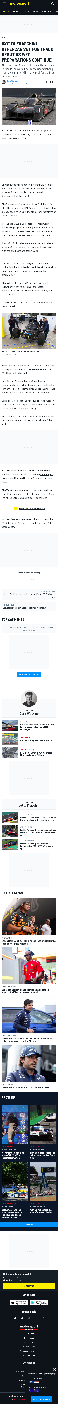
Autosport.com (29, 1346)
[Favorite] (45, 82)
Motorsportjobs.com (29, 1342)
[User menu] (52, 4)
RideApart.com (29, 1355)
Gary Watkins (12, 81)
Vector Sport (46, 474)
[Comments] (52, 82)
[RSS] (43, 1318)
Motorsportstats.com (29, 1351)
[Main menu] (5, 4)
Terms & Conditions (15, 1396)
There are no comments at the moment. (29, 628)
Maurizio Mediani (44, 184)
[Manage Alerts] (32, 579)
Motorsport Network (23, 1399)
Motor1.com (29, 1338)
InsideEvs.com (29, 1333)
